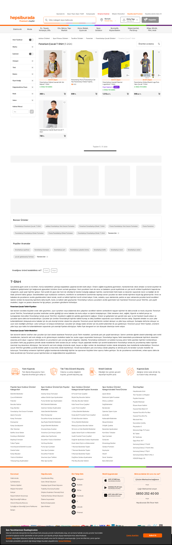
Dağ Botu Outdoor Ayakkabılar (82, 457)
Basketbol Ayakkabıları (110, 429)
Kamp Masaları (15, 454)
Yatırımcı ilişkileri (15, 485)
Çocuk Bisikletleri (16, 397)
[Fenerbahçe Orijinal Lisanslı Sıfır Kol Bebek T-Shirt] (53, 64)
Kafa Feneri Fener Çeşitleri (80, 404)
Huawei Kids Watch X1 (140, 409)
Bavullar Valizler (15, 404)
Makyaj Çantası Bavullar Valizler (82, 425)
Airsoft (104, 454)
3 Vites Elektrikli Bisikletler (80, 411)
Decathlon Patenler (47, 454)
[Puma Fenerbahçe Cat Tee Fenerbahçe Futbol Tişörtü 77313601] (84, 64)
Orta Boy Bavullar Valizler (80, 401)
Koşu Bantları (14, 408)
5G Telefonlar (137, 437)
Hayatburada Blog (47, 478)
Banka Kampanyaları (48, 503)
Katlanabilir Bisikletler (109, 418)
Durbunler (105, 440)
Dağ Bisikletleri (107, 404)
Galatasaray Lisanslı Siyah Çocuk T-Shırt (52, 131)
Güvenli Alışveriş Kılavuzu (19, 503)
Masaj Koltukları (107, 422)
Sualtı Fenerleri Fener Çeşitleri (82, 436)
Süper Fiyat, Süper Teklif (75, 14)
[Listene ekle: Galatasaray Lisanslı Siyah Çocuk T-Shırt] (64, 102)
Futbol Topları (15, 443)
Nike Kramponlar (46, 415)
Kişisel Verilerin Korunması (19, 496)
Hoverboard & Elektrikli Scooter (20, 447)
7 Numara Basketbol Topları (81, 450)
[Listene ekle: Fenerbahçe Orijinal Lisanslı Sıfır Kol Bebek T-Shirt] (64, 52)
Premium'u (24, 21)
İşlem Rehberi (45, 506)
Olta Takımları (15, 429)
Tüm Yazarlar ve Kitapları (141, 395)
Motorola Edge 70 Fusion (141, 430)
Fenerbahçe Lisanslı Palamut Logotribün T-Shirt (112, 83)
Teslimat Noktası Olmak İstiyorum (52, 496)
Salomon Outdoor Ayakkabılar (51, 408)
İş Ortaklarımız (15, 482)
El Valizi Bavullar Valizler (80, 418)
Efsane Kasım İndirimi (140, 405)
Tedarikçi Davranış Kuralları (50, 489)
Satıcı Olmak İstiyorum (48, 482)
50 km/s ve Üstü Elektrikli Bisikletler (83, 429)
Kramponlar (14, 422)
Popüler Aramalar (138, 398)
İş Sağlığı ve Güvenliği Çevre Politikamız (23, 506)
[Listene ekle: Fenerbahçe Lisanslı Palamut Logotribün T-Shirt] (127, 52)
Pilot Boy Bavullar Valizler (80, 461)
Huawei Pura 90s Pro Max (141, 412)
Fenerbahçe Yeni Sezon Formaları (21, 411)
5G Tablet (136, 434)
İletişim (12, 510)
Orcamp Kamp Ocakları (49, 429)
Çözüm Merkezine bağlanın (147, 479)
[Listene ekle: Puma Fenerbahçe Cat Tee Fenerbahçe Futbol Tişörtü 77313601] (95, 52)
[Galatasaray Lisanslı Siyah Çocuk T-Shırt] (53, 114)
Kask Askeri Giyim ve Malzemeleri (83, 443)
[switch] (31, 39)
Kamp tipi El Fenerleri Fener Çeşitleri (84, 415)
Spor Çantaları (107, 436)
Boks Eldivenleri (107, 461)
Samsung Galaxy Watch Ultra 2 (143, 455)
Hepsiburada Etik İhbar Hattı (147, 503)
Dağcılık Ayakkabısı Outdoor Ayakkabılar (85, 440)
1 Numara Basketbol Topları (81, 447)
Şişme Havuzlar (15, 415)
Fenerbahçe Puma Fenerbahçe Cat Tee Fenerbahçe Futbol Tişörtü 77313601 (83, 81)
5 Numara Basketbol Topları (81, 454)
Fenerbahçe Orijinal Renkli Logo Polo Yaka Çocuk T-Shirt (146, 83)
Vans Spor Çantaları (47, 450)
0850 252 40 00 (147, 493)
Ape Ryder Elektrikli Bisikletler (51, 422)
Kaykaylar (105, 450)
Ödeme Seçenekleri (47, 499)
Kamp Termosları (16, 418)
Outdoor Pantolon (108, 447)
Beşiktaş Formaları (16, 440)
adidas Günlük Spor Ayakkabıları (52, 397)
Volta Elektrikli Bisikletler (49, 411)
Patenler (13, 401)
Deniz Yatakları (107, 457)
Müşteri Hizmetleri (118, 14)
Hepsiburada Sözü (139, 391)
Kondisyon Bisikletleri (17, 436)
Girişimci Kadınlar (104, 14)
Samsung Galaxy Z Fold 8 (141, 444)
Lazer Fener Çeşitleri (78, 408)
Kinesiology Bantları (109, 443)
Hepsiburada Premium (135, 14)
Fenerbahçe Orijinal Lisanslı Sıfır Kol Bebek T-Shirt (52, 83)
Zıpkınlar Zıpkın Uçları (109, 411)
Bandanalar (106, 408)
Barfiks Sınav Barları (17, 433)
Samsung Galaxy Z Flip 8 (141, 451)
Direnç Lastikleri (107, 401)
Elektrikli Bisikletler (16, 394)
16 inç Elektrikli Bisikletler (80, 422)
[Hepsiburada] (22, 18)
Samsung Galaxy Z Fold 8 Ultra (143, 448)
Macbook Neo (138, 419)
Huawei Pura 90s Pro (140, 416)
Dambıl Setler (14, 450)
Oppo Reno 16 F (138, 441)
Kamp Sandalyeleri (16, 425)
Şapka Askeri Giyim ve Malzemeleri (83, 433)
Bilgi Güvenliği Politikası (18, 499)
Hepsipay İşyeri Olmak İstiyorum (51, 485)
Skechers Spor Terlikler (49, 457)
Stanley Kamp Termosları (49, 394)
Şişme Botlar (106, 394)
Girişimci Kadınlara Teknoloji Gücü (52, 492)
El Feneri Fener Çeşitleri (79, 394)
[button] (53, 93)
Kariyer (12, 492)
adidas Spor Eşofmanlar (49, 436)
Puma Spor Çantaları (48, 447)
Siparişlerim (60, 14)
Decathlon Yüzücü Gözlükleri (51, 440)
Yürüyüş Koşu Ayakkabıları (19, 461)
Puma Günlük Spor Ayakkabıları (51, 401)
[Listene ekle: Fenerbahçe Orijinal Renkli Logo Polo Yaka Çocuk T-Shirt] (158, 52)
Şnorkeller (105, 415)
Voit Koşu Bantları (47, 443)
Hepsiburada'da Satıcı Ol (153, 14)
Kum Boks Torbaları (108, 433)
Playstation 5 (137, 426)
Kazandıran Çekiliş (139, 423)
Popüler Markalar (138, 402)
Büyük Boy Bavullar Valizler (81, 397)
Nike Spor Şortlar (46, 461)
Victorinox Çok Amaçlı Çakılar (51, 433)
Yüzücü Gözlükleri (16, 457)
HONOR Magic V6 (139, 458)
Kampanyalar (90, 14)
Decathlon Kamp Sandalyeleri (51, 418)
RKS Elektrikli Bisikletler (49, 404)
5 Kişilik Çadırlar (107, 425)
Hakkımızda (14, 478)
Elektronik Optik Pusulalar (110, 397)
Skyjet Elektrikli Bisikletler (49, 425)
